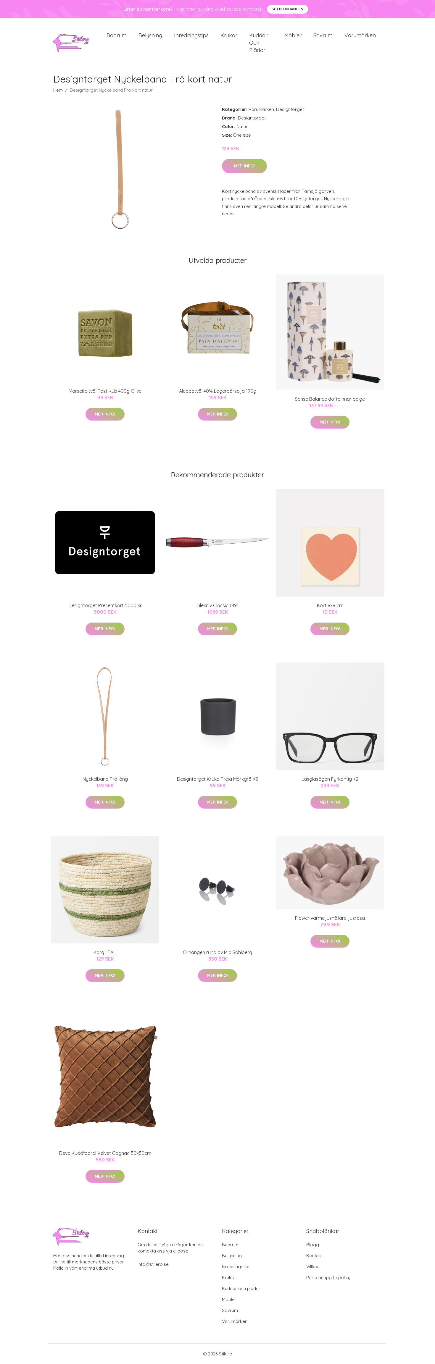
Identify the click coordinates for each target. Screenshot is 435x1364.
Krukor (228, 35)
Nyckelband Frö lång (105, 779)
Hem (58, 90)
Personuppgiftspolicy (328, 1277)
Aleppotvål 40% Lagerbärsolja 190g (217, 391)
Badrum (117, 35)
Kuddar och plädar (258, 43)
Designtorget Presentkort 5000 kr (105, 605)
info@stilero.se (153, 1264)
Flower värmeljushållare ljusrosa (330, 918)
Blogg (312, 1244)
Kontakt (314, 1255)
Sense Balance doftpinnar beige (330, 399)
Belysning (150, 35)
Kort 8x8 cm (330, 605)
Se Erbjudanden (287, 9)
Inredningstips (191, 35)
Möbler (293, 35)
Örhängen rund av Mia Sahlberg (217, 952)
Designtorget (290, 109)
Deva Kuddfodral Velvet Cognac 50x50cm (105, 1153)
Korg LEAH (105, 952)
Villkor (312, 1266)
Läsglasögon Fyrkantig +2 (330, 779)
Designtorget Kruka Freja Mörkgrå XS (217, 779)
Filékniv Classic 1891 (217, 605)
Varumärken (360, 35)
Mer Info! (244, 166)
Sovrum (323, 35)
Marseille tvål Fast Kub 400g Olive (105, 391)
